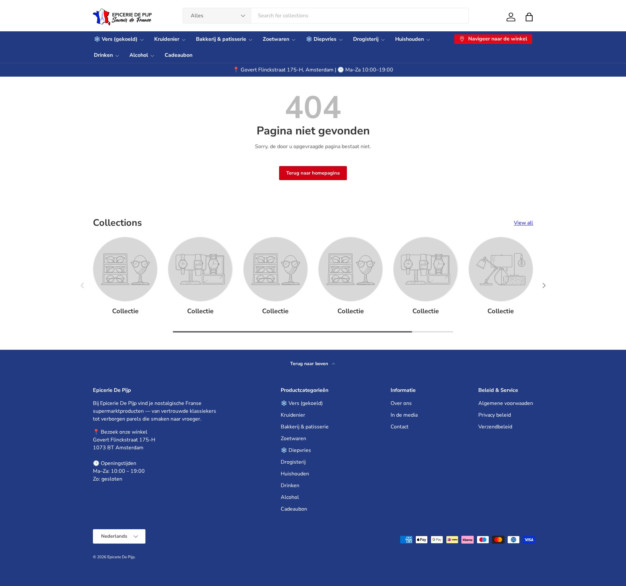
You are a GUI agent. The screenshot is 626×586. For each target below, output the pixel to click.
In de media (404, 415)
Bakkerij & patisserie (221, 39)
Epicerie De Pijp (121, 557)
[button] (529, 17)
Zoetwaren (276, 39)
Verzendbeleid (495, 426)
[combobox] (326, 15)
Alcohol (138, 55)
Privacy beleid (494, 415)
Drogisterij (366, 39)
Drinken (103, 55)
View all (523, 222)
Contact (400, 426)
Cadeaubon (178, 55)
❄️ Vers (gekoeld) (116, 39)
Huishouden (409, 39)
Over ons (401, 403)
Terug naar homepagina (313, 173)
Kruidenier (166, 39)
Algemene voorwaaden (505, 403)
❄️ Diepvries (321, 39)
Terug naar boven (309, 364)
